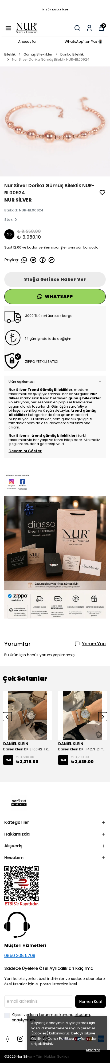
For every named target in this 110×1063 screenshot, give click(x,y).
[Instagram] (20, 1039)
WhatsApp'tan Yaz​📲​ (83, 41)
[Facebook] (7, 1039)
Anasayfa (27, 41)
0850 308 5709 (19, 955)
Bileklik (10, 54)
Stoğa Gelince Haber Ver (55, 279)
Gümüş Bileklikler (38, 54)
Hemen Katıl (90, 1001)
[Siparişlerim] (89, 28)
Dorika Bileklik (72, 54)
